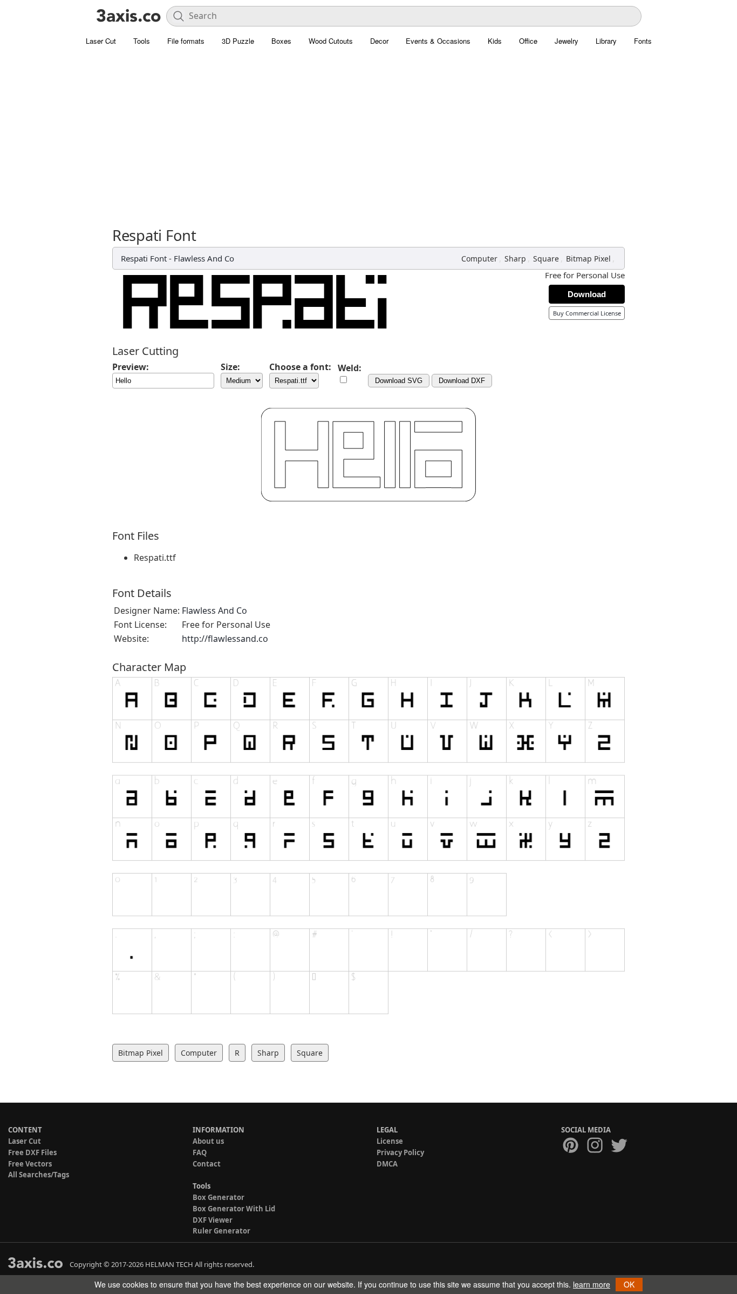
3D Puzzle (238, 41)
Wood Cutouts (331, 41)
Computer (479, 258)
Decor (379, 41)
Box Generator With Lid (234, 1208)
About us (208, 1141)
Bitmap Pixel (588, 258)
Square (546, 258)
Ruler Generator (221, 1231)
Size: (230, 367)
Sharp (515, 258)
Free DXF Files (32, 1152)
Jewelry (566, 41)
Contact (207, 1164)
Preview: (130, 367)
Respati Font (144, 258)
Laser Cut (101, 41)
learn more (591, 1284)
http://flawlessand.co (225, 639)
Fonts (643, 41)
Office (528, 41)
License (390, 1141)
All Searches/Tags (38, 1174)
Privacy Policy (400, 1152)
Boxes (281, 41)
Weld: (349, 368)
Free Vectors (30, 1164)
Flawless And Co (204, 258)
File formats (185, 41)
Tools (141, 41)
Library (606, 41)
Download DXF (462, 381)
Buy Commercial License (587, 313)
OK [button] (629, 1284)
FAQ (200, 1152)
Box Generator (218, 1197)
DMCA (387, 1164)
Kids (495, 41)
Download (587, 294)
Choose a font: (300, 367)
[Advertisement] (368, 132)
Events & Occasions (438, 41)
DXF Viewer (213, 1220)
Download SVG (398, 381)
